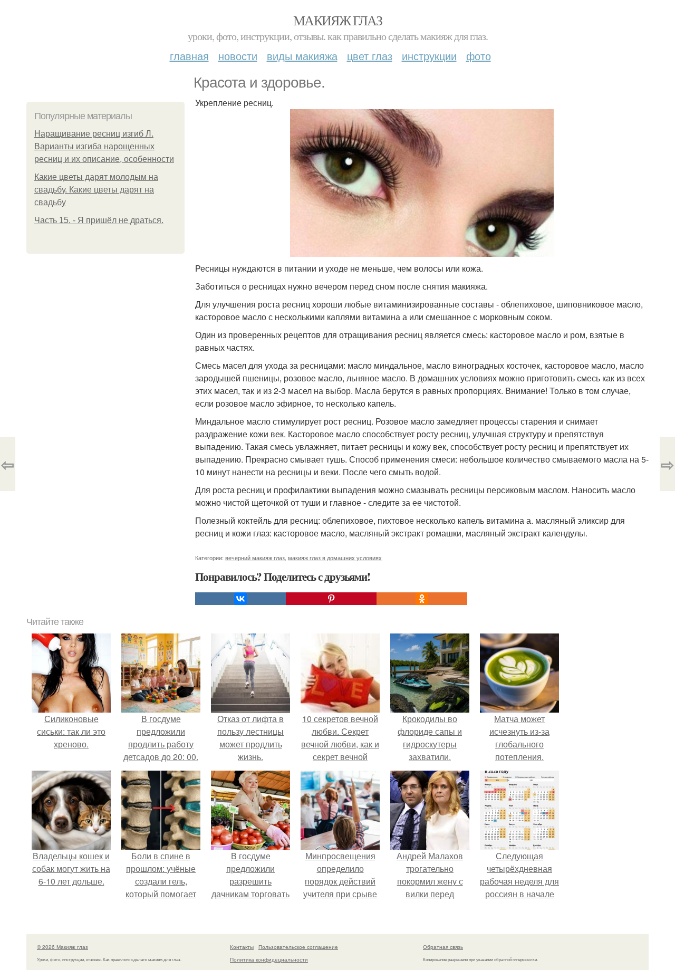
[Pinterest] (331, 598)
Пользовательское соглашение (298, 946)
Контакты (242, 946)
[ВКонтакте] (240, 598)
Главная (189, 55)
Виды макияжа (302, 55)
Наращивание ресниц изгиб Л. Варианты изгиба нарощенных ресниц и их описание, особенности (104, 146)
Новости (237, 55)
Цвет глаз (369, 55)
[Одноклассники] (422, 598)
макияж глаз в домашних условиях (335, 557)
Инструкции (429, 55)
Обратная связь (443, 946)
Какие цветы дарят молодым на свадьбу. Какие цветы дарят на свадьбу (96, 189)
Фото (478, 55)
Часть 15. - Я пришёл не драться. (98, 220)
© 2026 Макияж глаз (62, 946)
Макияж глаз (337, 20)
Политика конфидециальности (269, 959)
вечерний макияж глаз (255, 557)
